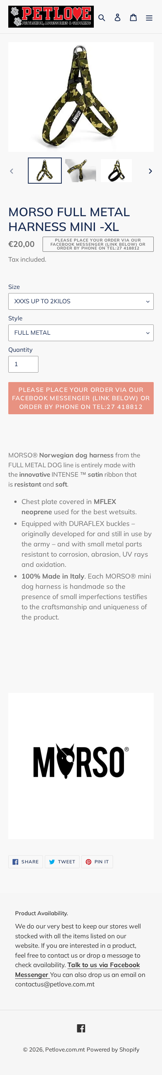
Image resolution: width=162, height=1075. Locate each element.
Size (14, 286)
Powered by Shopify (113, 1049)
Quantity (20, 349)
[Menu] (149, 16)
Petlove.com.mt (65, 1049)
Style (15, 318)
